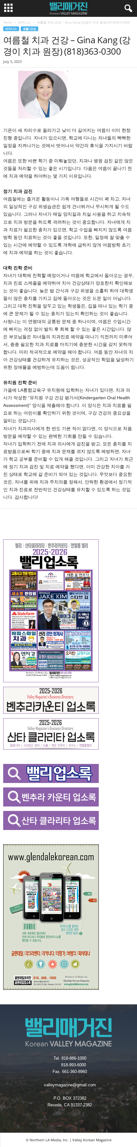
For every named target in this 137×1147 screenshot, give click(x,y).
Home (7, 22)
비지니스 (24, 22)
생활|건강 (29, 29)
